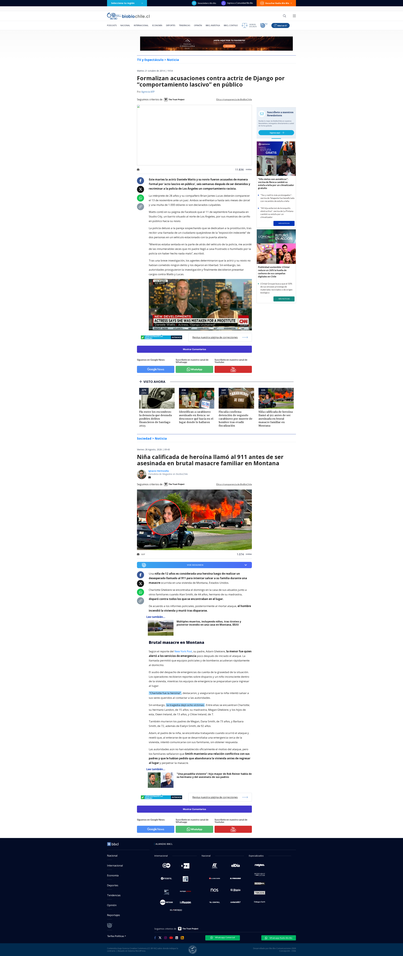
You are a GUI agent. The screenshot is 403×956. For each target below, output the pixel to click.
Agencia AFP (148, 92)
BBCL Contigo (231, 25)
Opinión (198, 25)
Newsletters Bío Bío (207, 3)
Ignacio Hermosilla (158, 470)
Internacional (141, 25)
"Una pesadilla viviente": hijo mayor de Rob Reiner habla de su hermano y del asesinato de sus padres (214, 775)
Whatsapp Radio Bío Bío (280, 937)
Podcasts (112, 25)
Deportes (170, 25)
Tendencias (184, 25)
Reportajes (113, 915)
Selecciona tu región (122, 3)
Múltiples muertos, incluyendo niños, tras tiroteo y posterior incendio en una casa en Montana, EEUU (209, 623)
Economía (157, 25)
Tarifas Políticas (115, 935)
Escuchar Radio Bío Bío (277, 3)
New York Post (183, 651)
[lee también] (161, 628)
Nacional (125, 25)
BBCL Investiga (213, 25)
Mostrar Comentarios (194, 349)
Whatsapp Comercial (225, 937)
